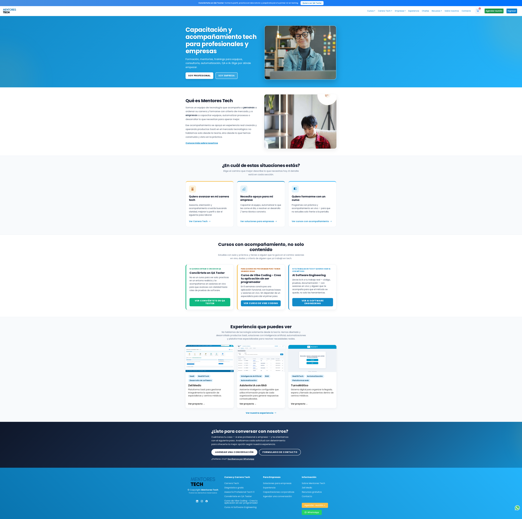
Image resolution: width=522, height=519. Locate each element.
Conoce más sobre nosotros (202, 143)
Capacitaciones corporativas (278, 492)
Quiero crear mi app (291, 3)
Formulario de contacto (279, 452)
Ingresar (512, 11)
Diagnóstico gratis (234, 488)
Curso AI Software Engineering (240, 507)
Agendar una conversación (234, 452)
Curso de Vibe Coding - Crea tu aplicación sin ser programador (241, 502)
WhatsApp (313, 512)
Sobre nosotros (452, 11)
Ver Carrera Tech (198, 221)
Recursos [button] (436, 11)
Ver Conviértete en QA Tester (210, 302)
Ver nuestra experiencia (259, 412)
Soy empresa (226, 75)
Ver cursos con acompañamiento (310, 221)
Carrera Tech (231, 483)
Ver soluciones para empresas (257, 221)
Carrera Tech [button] (384, 11)
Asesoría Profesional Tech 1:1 (239, 492)
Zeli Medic (307, 488)
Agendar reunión (494, 11)
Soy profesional (199, 75)
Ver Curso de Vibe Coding (261, 303)
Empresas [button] (399, 11)
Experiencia (413, 11)
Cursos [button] (370, 11)
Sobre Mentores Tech (313, 483)
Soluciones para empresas (277, 483)
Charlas (425, 11)
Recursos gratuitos (312, 492)
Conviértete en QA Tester (238, 496)
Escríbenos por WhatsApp (241, 459)
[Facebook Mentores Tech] (207, 501)
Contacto (466, 11)
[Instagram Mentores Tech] (202, 501)
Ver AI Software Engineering (313, 302)
